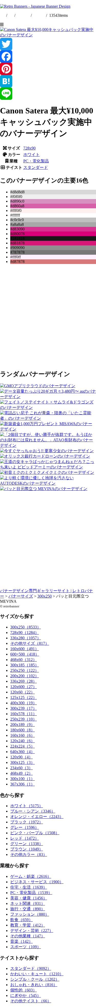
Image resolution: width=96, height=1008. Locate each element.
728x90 (29, 148)
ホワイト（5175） (26, 806)
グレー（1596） (24, 827)
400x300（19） (23, 703)
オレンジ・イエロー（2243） (36, 816)
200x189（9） (22, 724)
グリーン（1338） (26, 843)
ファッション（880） (29, 914)
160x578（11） (23, 714)
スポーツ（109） (25, 947)
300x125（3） (22, 762)
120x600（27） (23, 686)
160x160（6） (22, 735)
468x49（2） (21, 773)
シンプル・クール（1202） (34, 979)
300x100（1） (22, 778)
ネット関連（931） (27, 903)
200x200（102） (24, 676)
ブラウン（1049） (26, 849)
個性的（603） (23, 990)
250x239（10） (23, 719)
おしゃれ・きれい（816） (33, 984)
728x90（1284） (24, 632)
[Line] (48, 93)
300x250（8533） (25, 627)
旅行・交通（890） (27, 909)
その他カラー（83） (28, 854)
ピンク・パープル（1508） (34, 833)
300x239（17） (23, 708)
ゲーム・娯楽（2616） (30, 876)
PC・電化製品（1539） (31, 892)
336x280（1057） (25, 638)
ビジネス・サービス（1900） (36, 882)
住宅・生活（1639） (28, 887)
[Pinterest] (48, 69)
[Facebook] (48, 56)
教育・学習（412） (27, 925)
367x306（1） (22, 784)
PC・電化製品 (36, 161)
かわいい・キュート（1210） (36, 974)
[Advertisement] (48, 316)
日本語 (39, 15)
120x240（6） (22, 741)
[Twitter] (48, 44)
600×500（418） (24, 654)
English (23, 15)
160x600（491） (24, 649)
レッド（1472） (24, 838)
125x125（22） (23, 697)
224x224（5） (22, 746)
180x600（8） (22, 730)
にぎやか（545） (25, 995)
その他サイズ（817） (29, 643)
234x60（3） (21, 768)
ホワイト (31, 154)
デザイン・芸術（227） (31, 930)
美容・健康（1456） (28, 898)
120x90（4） (21, 757)
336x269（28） (23, 681)
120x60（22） (22, 692)
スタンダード (35, 167)
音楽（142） (21, 941)
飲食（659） (21, 920)
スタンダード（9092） (30, 968)
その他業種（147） (27, 936)
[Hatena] (48, 81)
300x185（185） (24, 665)
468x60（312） (23, 659)
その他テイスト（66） (30, 1001)
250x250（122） (24, 670)
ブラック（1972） (26, 822)
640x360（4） (22, 751)
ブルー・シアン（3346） (32, 811)
